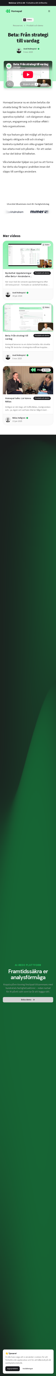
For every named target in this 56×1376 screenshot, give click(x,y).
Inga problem (12, 1368)
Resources (18, 25)
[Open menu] (49, 11)
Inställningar (28, 1368)
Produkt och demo (35, 25)
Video (29, 19)
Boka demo (26, 998)
